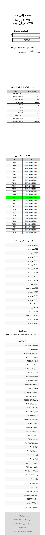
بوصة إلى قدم (22, 15)
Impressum (22, 527)
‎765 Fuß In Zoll (32, 361)
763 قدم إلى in (33, 276)
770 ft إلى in (34, 304)
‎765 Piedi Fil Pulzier (31, 400)
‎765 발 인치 (34, 459)
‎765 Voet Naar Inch (31, 404)
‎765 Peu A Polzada (31, 443)
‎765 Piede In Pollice (31, 392)
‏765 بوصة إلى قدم (32, 431)
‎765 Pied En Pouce (31, 380)
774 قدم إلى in (33, 319)
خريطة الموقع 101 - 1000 (22, 520)
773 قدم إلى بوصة (32, 315)
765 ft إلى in (34, 284)
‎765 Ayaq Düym (32, 435)
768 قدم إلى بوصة (32, 296)
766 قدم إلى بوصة (32, 288)
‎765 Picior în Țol (32, 416)
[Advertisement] (22, 5)
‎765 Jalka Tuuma (32, 376)
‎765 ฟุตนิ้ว (34, 479)
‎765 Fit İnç (34, 487)
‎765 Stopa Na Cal (32, 408)
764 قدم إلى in (33, 280)
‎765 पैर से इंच (34, 447)
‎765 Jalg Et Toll (32, 373)
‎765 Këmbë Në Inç (31, 475)
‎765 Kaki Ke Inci (32, 451)
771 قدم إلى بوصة (32, 307)
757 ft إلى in (34, 253)
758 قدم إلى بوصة (32, 257)
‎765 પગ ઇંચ (34, 483)
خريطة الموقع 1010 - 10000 (22, 524)
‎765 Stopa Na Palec (31, 353)
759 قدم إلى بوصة (32, 261)
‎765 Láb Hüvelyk (32, 388)
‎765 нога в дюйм (32, 467)
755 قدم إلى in (33, 245)
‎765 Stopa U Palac (31, 384)
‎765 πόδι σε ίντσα (32, 365)
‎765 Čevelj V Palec (31, 471)
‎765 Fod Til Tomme (31, 357)
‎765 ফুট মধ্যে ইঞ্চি (33, 439)
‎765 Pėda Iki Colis (31, 396)
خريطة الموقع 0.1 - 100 (22, 516)
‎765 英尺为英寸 (32, 499)
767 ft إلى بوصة (33, 292)
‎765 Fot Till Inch (32, 423)
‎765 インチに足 (32, 455)
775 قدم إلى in (33, 323)
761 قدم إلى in (33, 268)
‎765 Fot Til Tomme (31, 463)
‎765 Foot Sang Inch (31, 495)
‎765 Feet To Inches (31, 345)
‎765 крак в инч (33, 349)
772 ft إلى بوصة (33, 311)
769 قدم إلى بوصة (32, 300)
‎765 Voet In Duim (32, 427)
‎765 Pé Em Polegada (30, 412)
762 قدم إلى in (33, 272)
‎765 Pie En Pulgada (31, 369)
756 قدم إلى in (33, 249)
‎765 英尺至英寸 (32, 503)
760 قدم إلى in (33, 264)
